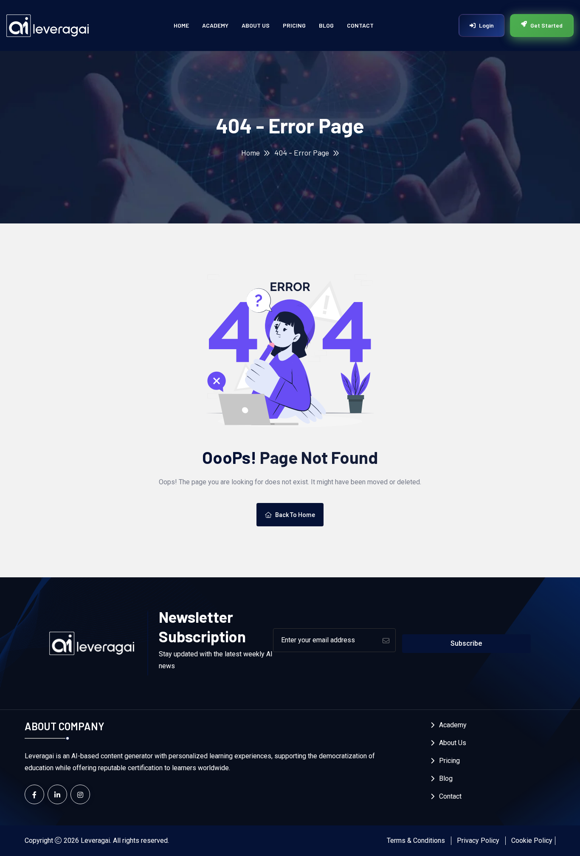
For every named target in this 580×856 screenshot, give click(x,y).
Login (486, 25)
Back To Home (295, 514)
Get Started (546, 25)
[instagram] (80, 794)
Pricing (294, 25)
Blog (326, 25)
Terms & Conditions (416, 840)
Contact (360, 25)
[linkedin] (57, 794)
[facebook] (34, 794)
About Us (256, 25)
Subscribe (466, 643)
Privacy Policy (478, 840)
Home (181, 25)
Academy (215, 25)
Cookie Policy (531, 840)
